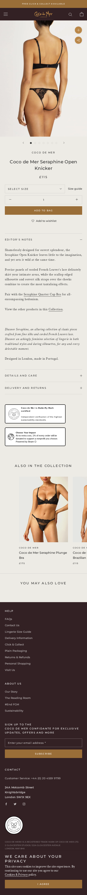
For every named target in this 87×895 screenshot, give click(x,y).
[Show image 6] (52, 143)
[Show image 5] (48, 143)
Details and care (21, 375)
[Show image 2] (35, 143)
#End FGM (12, 704)
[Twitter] (15, 804)
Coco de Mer (29, 547)
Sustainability (14, 710)
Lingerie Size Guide (18, 631)
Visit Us (10, 670)
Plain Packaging (16, 650)
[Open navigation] (6, 14)
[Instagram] (24, 804)
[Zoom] (78, 30)
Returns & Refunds (17, 657)
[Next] (64, 143)
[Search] (70, 14)
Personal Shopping (18, 663)
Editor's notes (19, 239)
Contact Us (12, 625)
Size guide (75, 188)
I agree (43, 884)
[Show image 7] (56, 143)
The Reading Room (18, 697)
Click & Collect (14, 644)
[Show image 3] (39, 143)
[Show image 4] (44, 143)
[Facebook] (6, 804)
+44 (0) (36, 778)
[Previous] (23, 143)
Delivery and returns (25, 387)
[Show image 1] (31, 143)
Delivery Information (19, 638)
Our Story (11, 691)
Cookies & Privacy (16, 875)
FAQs (8, 619)
